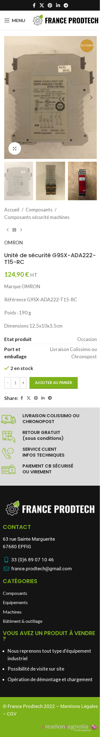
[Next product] (21, 229)
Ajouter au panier (53, 382)
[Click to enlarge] (14, 148)
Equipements (15, 602)
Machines (12, 611)
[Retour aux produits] (14, 229)
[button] (9, 97)
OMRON (13, 242)
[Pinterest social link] (50, 5)
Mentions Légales (79, 706)
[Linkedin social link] (58, 5)
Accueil (11, 210)
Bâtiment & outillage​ (22, 621)
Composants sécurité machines (37, 217)
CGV (12, 714)
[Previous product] (7, 229)
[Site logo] (66, 20)
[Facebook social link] (34, 5)
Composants (39, 210)
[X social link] (42, 5)
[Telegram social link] (66, 5)
